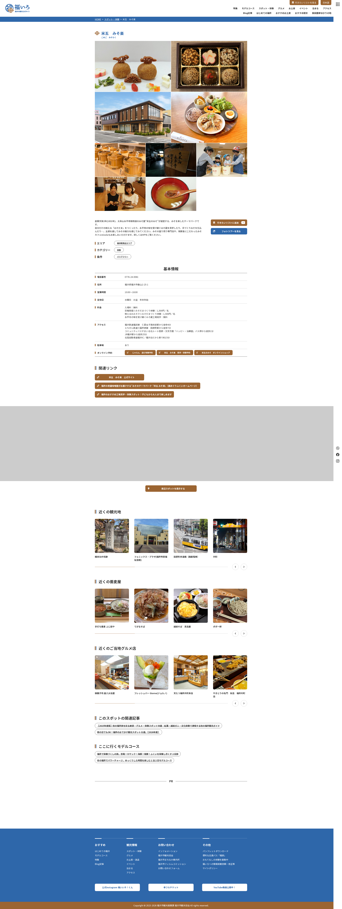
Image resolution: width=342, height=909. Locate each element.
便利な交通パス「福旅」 (214, 855)
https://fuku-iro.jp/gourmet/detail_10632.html (230, 657)
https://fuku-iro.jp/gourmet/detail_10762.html (151, 657)
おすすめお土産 (283, 13)
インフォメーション (167, 851)
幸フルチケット (171, 887)
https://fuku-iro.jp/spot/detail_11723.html (228, 521)
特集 (235, 8)
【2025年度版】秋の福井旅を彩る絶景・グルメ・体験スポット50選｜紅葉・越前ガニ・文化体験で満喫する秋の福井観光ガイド (158, 725)
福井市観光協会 (165, 855)
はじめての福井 (263, 13)
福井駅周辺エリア (124, 243)
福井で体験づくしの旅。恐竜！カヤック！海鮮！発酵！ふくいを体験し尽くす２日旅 (137, 754)
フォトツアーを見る (231, 231)
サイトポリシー (210, 868)
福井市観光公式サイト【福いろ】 (17, 8)
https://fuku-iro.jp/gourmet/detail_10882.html (230, 591)
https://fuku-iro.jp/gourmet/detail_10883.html (151, 591)
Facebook (337, 454)
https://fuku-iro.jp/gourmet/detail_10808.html (191, 591)
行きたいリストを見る (305, 2)
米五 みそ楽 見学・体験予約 (177, 352)
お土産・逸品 (133, 859)
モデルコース (248, 8)
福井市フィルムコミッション (172, 864)
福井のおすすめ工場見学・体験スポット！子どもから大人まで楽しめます (136, 394)
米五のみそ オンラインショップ (216, 352)
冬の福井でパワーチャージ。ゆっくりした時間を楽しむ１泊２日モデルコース (134, 760)
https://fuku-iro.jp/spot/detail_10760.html (188, 521)
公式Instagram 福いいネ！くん (117, 887)
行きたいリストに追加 (228, 222)
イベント (303, 8)
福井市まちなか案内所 (169, 859)
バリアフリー (122, 256)
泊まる (315, 8)
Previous (235, 567)
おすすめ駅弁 (301, 13)
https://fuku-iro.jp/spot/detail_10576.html (188, 657)
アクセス (327, 8)
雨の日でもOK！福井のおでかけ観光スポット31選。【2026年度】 (128, 732)
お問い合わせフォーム (169, 868)
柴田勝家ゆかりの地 (321, 13)
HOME (98, 19)
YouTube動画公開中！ (225, 887)
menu (337, 4)
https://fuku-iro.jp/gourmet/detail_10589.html (112, 657)
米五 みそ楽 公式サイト (122, 377)
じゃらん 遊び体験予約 (142, 352)
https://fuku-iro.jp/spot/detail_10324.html (149, 521)
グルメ (281, 8)
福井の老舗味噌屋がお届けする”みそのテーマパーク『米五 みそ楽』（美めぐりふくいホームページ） (149, 385)
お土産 (292, 8)
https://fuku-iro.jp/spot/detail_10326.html (110, 521)
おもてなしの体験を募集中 (215, 859)
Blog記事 (247, 13)
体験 (119, 250)
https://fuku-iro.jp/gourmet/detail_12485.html (112, 591)
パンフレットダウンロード (215, 851)
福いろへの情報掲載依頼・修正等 (219, 864)
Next (244, 567)
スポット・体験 (266, 8)
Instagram (337, 461)
